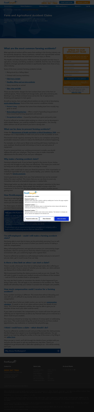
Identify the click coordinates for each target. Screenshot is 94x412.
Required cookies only (32, 218)
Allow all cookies (61, 218)
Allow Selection (47, 218)
